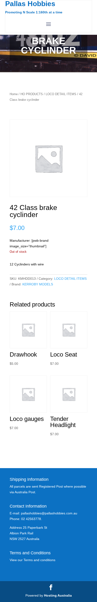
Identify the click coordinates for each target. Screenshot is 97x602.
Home (14, 94)
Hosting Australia (58, 595)
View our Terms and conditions (32, 560)
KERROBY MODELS (37, 284)
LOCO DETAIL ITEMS (61, 94)
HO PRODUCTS (31, 94)
